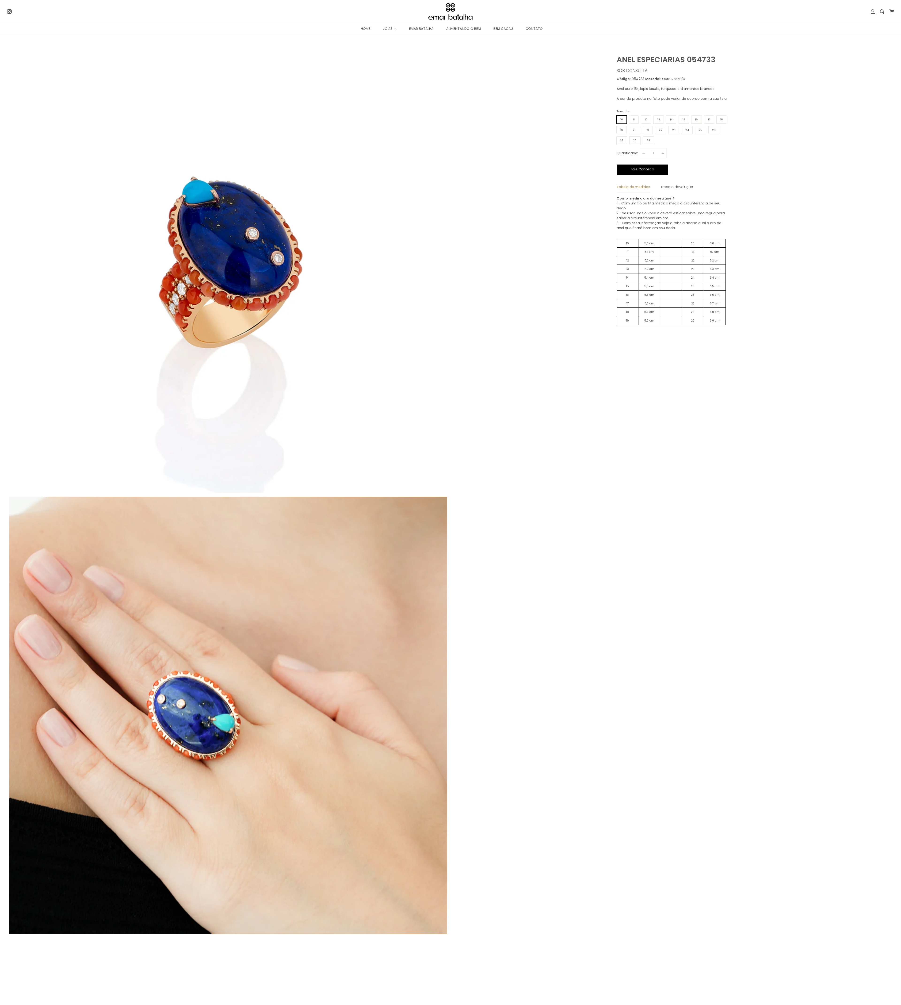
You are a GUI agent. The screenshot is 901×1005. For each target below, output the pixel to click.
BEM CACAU (503, 28)
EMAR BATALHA (421, 28)
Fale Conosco (642, 169)
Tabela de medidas (633, 186)
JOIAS (388, 28)
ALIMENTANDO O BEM (463, 28)
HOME (365, 28)
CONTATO (534, 28)
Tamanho (623, 111)
